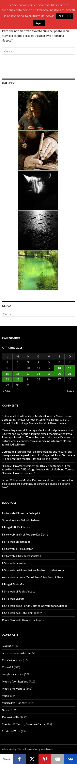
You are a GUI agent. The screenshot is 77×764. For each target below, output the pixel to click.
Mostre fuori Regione (15, 681)
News (5, 710)
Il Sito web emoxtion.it (16, 563)
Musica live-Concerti (14, 702)
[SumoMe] (70, 759)
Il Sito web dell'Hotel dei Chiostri (22, 612)
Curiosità (7, 667)
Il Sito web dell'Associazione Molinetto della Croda (33, 570)
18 (38, 373)
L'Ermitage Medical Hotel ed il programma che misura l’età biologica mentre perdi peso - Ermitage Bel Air (37, 453)
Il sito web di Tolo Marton (17, 548)
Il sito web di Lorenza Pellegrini (21, 513)
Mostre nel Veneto (13, 688)
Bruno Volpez (10, 480)
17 (28, 373)
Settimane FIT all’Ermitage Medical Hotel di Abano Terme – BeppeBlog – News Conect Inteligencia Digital (38, 417)
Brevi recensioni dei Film (16, 653)
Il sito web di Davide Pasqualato (21, 555)
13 (59, 368)
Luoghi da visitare (12, 674)
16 (17, 373)
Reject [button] (39, 23)
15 (7, 373)
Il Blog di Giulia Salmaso (16, 527)
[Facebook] (19, 759)
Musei (5, 695)
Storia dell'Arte (11, 731)
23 (17, 379)
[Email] (57, 759)
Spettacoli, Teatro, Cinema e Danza (23, 724)
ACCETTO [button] (64, 16)
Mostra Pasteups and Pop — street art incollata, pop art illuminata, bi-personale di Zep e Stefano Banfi (38, 483)
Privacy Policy (9, 749)
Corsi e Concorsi (12, 660)
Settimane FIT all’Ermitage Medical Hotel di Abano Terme (36, 421)
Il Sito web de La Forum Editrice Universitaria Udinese (35, 605)
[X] (32, 759)
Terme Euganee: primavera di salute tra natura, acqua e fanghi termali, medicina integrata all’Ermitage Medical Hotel (38, 441)
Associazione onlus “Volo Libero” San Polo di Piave (32, 577)
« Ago (6, 390)
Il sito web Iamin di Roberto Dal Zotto (25, 534)
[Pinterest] (44, 759)
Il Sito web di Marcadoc (16, 541)
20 (59, 373)
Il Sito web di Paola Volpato (18, 591)
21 (69, 373)
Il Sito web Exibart (13, 598)
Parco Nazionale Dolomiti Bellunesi (23, 620)
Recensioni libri (11, 717)
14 (69, 368)
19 (49, 373)
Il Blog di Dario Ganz (14, 584)
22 (7, 379)
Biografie (7, 645)
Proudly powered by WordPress (36, 749)
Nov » (70, 390)
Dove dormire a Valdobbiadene (20, 520)
